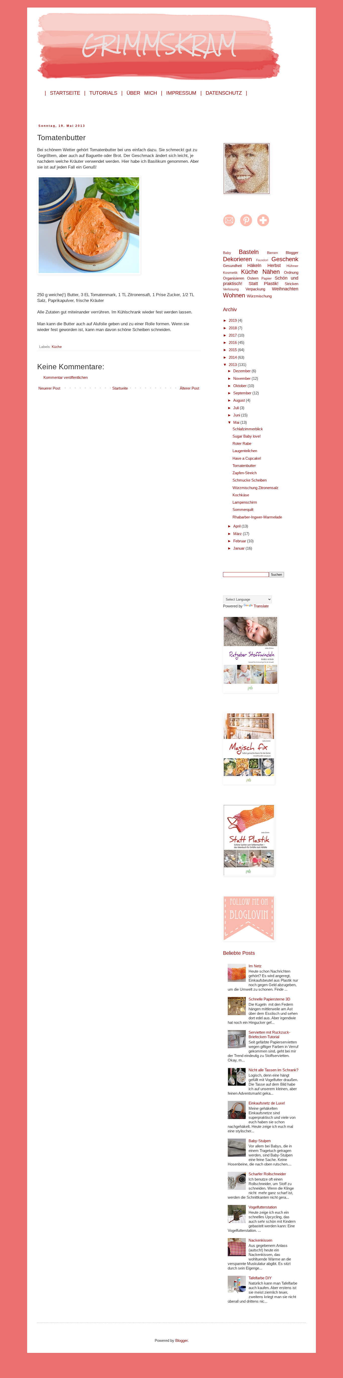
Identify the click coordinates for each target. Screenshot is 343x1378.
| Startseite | (65, 93)
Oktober (240, 386)
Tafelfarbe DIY (260, 1278)
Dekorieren (237, 259)
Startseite (120, 388)
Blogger (292, 252)
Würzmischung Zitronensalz (255, 488)
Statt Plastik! (264, 283)
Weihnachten (285, 288)
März (238, 534)
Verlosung (231, 289)
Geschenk (284, 259)
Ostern (252, 278)
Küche (57, 347)
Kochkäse (241, 495)
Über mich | (144, 93)
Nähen (271, 271)
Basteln (249, 251)
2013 (233, 364)
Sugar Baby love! (247, 436)
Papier (266, 278)
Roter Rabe (242, 443)
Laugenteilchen (245, 451)
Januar (239, 548)
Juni (237, 415)
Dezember (242, 371)
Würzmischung (259, 296)
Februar (240, 541)
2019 (233, 320)
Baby (227, 253)
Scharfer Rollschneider (267, 1174)
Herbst (274, 265)
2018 (233, 328)
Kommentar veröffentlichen (65, 377)
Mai (236, 422)
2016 (233, 342)
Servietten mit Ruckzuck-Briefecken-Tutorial (269, 1034)
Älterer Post (189, 388)
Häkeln (254, 265)
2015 (233, 350)
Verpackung (255, 289)
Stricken (291, 284)
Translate (261, 606)
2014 (233, 357)
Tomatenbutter (244, 465)
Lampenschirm (245, 502)
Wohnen (234, 295)
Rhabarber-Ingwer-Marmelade (257, 517)
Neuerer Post (49, 388)
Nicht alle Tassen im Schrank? (273, 1070)
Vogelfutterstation (263, 1207)
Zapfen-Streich (245, 473)
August (239, 400)
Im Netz (255, 966)
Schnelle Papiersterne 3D (269, 999)
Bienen (272, 253)
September (242, 393)
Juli (236, 408)
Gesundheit (232, 265)
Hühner (292, 266)
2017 (233, 335)
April (237, 526)
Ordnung (291, 272)
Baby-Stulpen (260, 1141)
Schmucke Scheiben (250, 480)
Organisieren (233, 278)
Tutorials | (106, 93)
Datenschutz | (226, 93)
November (242, 378)
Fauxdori (262, 260)
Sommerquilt (243, 509)
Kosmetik (230, 273)
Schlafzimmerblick (248, 429)
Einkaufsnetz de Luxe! (267, 1103)
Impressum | (184, 93)
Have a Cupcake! (247, 458)
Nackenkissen (260, 1240)
